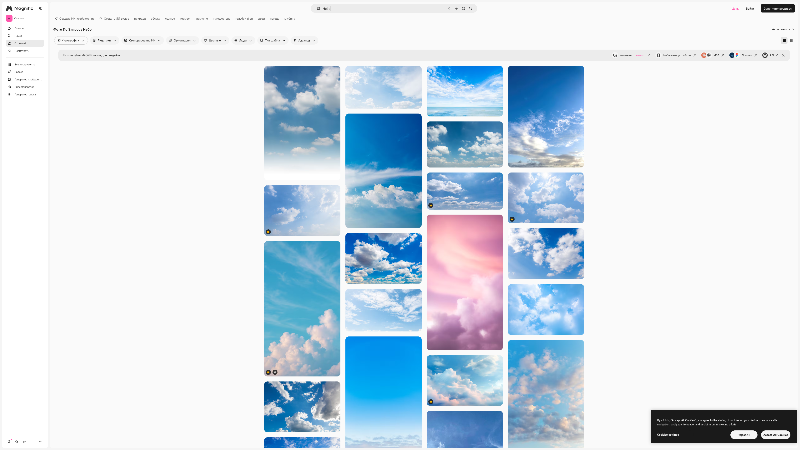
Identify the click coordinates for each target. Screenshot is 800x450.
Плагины (747, 55)
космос (185, 18)
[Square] (791, 40)
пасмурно (201, 18)
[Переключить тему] (24, 441)
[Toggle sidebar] (41, 8)
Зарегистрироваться (778, 8)
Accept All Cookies (775, 435)
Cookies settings (668, 434)
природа (140, 18)
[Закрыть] (783, 55)
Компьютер (632, 55)
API (772, 55)
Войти (750, 8)
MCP (716, 55)
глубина (289, 18)
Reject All (744, 435)
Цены (736, 8)
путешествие (221, 18)
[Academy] (16, 441)
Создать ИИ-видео (116, 18)
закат (261, 18)
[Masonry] (784, 40)
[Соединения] (9, 441)
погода (274, 18)
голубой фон (244, 18)
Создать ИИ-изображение (77, 18)
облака (155, 18)
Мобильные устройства (677, 55)
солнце (170, 18)
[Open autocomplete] (316, 8)
